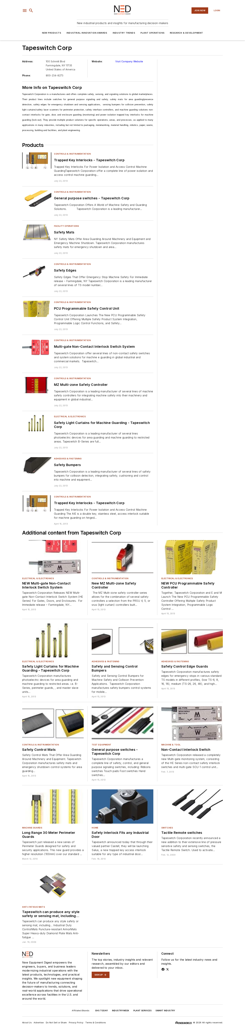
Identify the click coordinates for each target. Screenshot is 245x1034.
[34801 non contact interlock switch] (192, 723)
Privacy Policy (108, 1026)
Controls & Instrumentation (72, 154)
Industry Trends (124, 33)
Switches (167, 827)
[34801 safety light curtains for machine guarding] (36, 423)
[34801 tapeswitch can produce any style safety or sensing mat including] (53, 885)
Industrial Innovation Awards (86, 33)
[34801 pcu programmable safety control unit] (36, 309)
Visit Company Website (129, 61)
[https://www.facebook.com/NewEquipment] (163, 969)
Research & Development (186, 33)
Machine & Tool (171, 744)
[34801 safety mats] (36, 233)
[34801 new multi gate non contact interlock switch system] (53, 557)
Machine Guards (32, 827)
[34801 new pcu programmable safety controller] (192, 557)
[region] (122, 1027)
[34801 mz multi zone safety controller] (36, 385)
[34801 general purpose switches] (36, 198)
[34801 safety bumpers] (36, 465)
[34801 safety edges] (36, 271)
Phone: (26, 75)
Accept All (228, 1027)
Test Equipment (101, 744)
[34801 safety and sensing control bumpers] (122, 640)
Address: (27, 61)
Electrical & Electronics (70, 416)
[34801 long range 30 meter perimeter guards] (53, 806)
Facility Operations (66, 226)
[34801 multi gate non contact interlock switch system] (36, 347)
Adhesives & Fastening (68, 458)
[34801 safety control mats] (53, 723)
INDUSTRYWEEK (120, 1010)
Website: (97, 61)
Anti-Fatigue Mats (33, 907)
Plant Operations (152, 33)
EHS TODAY (101, 1010)
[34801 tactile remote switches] (192, 806)
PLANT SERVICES (142, 1010)
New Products (51, 33)
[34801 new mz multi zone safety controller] (122, 557)
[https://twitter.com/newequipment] (167, 969)
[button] (24, 10)
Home (95, 827)
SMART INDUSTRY (165, 1010)
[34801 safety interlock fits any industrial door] (122, 806)
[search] (31, 10)
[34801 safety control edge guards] (192, 640)
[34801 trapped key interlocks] (36, 160)
